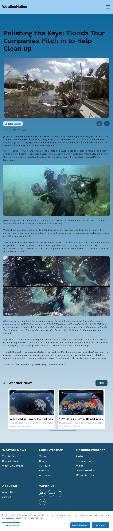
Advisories (45, 475)
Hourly (43, 461)
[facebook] (107, 124)
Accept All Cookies (80, 525)
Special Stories (11, 461)
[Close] (109, 516)
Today (42, 456)
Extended (44, 470)
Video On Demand (13, 465)
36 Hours (44, 465)
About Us (7, 492)
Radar (79, 456)
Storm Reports (85, 475)
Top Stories (9, 456)
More (101, 383)
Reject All (100, 525)
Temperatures (84, 461)
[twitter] (99, 124)
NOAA (57, 139)
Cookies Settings (11, 525)
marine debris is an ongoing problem (31, 355)
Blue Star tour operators (81, 242)
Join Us (6, 496)
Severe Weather (85, 470)
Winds (80, 465)
